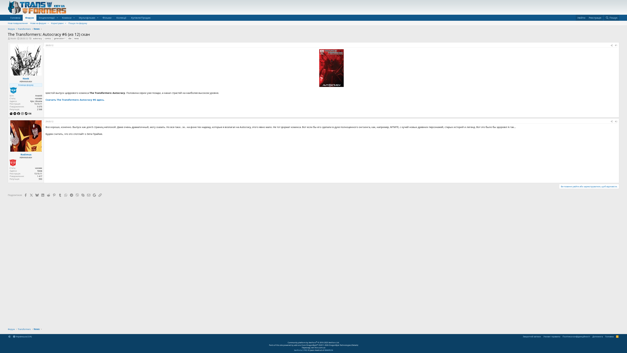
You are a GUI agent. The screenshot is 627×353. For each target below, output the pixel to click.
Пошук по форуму (77, 23)
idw (69, 38)
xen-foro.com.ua (318, 347)
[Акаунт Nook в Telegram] (15, 114)
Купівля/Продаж (141, 17)
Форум (29, 17)
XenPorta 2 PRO (301, 350)
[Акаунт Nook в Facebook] (19, 114)
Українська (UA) (23, 336)
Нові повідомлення (18, 23)
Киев (39, 170)
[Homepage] (11, 114)
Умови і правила (551, 336)
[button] (57, 18)
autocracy (37, 38)
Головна (15, 17)
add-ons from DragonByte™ (306, 345)
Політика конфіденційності (576, 336)
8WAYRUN (329, 350)
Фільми (107, 17)
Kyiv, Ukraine (36, 101)
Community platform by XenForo (313, 342)
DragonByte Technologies (340, 345)
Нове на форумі (38, 23)
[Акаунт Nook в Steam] (26, 114)
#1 (616, 45)
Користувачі (57, 23)
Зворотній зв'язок (532, 336)
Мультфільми (87, 17)
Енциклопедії (47, 17)
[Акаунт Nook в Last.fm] (29, 114)
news (76, 38)
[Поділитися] (612, 45)
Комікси (67, 17)
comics (48, 38)
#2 (616, 121)
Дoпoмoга (597, 336)
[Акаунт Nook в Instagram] (23, 114)
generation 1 (59, 38)
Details (355, 345)
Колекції (121, 17)
